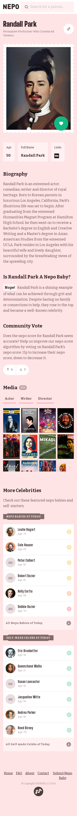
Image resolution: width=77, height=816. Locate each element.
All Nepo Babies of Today (24, 623)
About (29, 773)
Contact (43, 773)
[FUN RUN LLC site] (38, 791)
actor (9, 398)
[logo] (11, 7)
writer (26, 398)
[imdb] (56, 155)
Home (8, 773)
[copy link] (69, 29)
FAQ (19, 773)
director (45, 398)
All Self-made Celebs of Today (28, 744)
